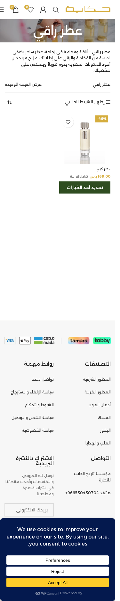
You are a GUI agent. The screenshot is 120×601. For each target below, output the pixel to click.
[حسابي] (43, 9)
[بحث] (56, 9)
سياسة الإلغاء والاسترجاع (32, 392)
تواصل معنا (43, 379)
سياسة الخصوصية (38, 430)
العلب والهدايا (98, 443)
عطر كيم (103, 169)
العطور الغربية (97, 392)
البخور (105, 430)
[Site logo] (88, 9)
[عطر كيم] (84, 138)
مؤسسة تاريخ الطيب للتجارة (92, 476)
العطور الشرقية (97, 379)
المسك (104, 417)
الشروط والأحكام (39, 404)
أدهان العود (100, 404)
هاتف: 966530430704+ (88, 492)
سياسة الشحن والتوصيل (33, 417)
